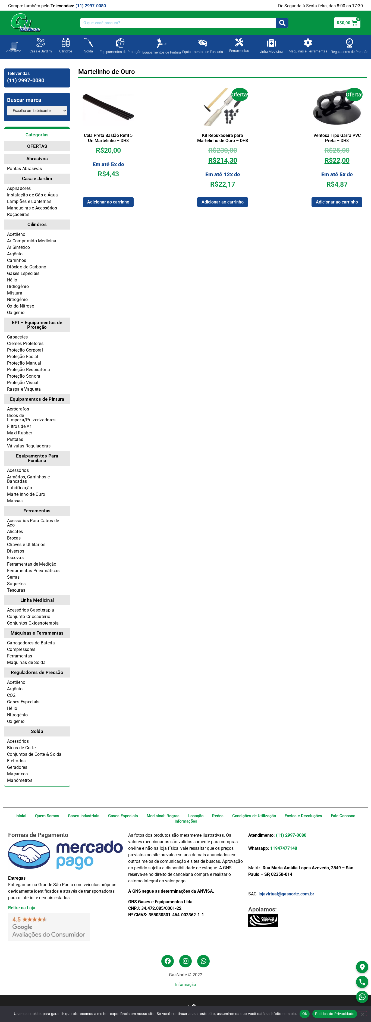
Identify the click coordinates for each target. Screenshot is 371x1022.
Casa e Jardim (41, 51)
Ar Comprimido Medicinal (32, 240)
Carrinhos (16, 260)
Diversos (15, 551)
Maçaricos (17, 773)
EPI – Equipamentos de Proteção (37, 325)
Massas (15, 500)
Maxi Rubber (19, 432)
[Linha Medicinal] (271, 42)
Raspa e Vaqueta (24, 389)
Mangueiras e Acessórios (32, 208)
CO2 (11, 695)
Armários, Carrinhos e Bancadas (28, 479)
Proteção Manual (24, 363)
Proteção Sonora (23, 376)
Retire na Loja (21, 907)
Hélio (12, 280)
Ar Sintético (18, 247)
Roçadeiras (18, 214)
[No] (362, 1013)
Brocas (14, 538)
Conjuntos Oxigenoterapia (33, 623)
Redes (218, 815)
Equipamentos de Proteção (120, 52)
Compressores (21, 649)
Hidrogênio (18, 286)
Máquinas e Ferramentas (308, 51)
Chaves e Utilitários (26, 544)
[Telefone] (362, 982)
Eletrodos (16, 760)
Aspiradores (19, 188)
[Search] (282, 23)
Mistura (14, 293)
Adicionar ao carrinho (108, 202)
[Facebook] (167, 961)
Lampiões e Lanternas (29, 201)
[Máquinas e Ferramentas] (308, 42)
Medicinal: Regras (163, 815)
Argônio (15, 253)
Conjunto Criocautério (28, 616)
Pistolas (15, 439)
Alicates (15, 531)
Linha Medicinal (271, 51)
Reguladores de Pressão (349, 52)
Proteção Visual (23, 382)
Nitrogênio (17, 299)
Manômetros (19, 780)
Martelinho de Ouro (26, 494)
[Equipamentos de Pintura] (161, 43)
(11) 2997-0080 (91, 5)
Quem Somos (47, 815)
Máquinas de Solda (26, 662)
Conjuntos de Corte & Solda (34, 754)
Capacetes (17, 337)
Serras (13, 577)
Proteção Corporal (25, 350)
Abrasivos (13, 51)
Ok (304, 1013)
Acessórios (18, 470)
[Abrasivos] (14, 43)
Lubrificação (19, 487)
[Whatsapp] (203, 961)
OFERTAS (37, 146)
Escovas (15, 557)
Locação (195, 815)
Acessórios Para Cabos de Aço (33, 523)
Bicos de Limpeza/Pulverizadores (31, 417)
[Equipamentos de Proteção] (120, 43)
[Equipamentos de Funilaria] (202, 43)
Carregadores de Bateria (31, 642)
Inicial (20, 815)
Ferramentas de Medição (31, 564)
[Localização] (362, 967)
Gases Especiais (23, 273)
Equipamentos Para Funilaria (37, 458)
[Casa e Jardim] (40, 42)
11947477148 (283, 848)
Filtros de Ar (19, 426)
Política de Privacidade (334, 1013)
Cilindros (66, 51)
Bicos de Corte (21, 747)
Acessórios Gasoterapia (30, 610)
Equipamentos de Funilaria (202, 52)
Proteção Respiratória (28, 369)
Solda (88, 51)
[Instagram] (185, 961)
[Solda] (88, 42)
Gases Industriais (83, 815)
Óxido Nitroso (20, 306)
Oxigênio (15, 312)
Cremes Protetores (25, 343)
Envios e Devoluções (303, 815)
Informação (185, 984)
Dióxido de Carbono (26, 266)
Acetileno (16, 234)
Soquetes (16, 583)
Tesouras (16, 590)
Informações (186, 821)
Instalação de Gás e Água (32, 194)
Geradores (17, 767)
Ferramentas (239, 51)
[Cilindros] (65, 42)
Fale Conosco (343, 815)
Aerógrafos (18, 409)
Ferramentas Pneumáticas (33, 570)
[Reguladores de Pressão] (349, 43)
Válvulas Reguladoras (29, 446)
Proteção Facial (22, 356)
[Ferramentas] (239, 42)
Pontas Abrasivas (24, 168)
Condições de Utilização (254, 815)
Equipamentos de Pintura (161, 52)
